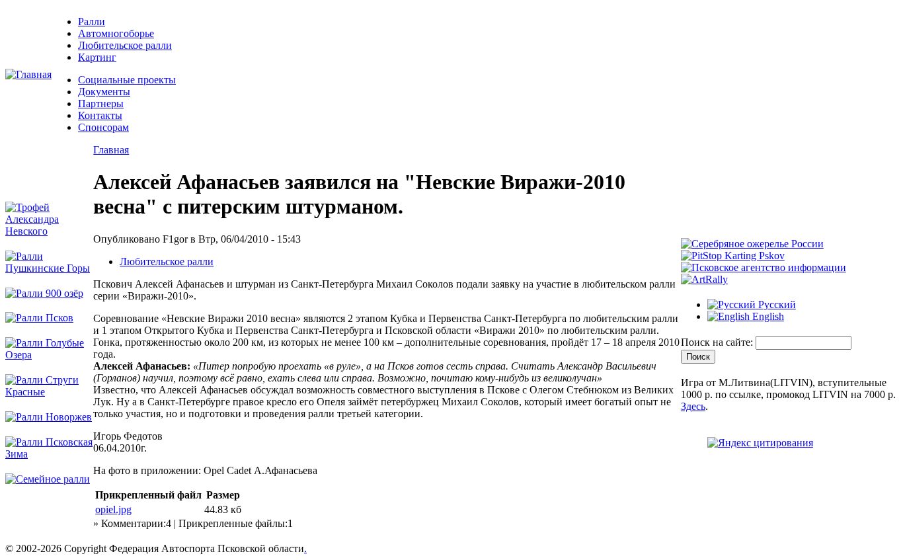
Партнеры (101, 103)
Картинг (97, 57)
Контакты (100, 115)
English (767, 316)
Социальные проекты (127, 79)
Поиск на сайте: (718, 342)
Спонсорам (103, 127)
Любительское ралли (125, 45)
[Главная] (28, 74)
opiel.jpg (113, 509)
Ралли (91, 21)
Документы (104, 91)
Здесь (693, 406)
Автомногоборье (116, 33)
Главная (111, 149)
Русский (776, 304)
